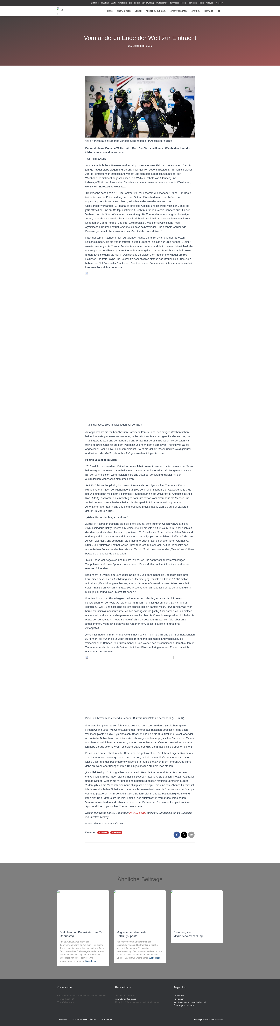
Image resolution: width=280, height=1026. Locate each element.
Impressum (106, 1020)
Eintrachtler (124, 11)
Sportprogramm (178, 11)
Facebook (179, 995)
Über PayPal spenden (184, 1005)
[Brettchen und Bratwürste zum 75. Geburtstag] (83, 907)
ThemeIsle (218, 1020)
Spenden (195, 11)
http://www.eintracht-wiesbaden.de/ (190, 1002)
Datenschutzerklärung (84, 1020)
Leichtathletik (134, 3)
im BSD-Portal (137, 812)
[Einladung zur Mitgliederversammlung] (197, 907)
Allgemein (103, 832)
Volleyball (210, 3)
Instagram (179, 999)
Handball (105, 3)
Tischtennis (192, 3)
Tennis (183, 3)
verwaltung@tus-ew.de (125, 999)
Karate (113, 3)
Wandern (219, 3)
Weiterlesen (90, 961)
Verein (138, 11)
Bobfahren (95, 3)
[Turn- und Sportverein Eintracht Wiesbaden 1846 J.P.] (60, 11)
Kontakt (208, 11)
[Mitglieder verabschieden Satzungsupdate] (140, 907)
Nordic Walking (148, 3)
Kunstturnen (122, 3)
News (110, 11)
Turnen (201, 3)
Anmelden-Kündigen (156, 11)
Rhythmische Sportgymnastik (167, 3)
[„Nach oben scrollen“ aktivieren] (274, 1020)
